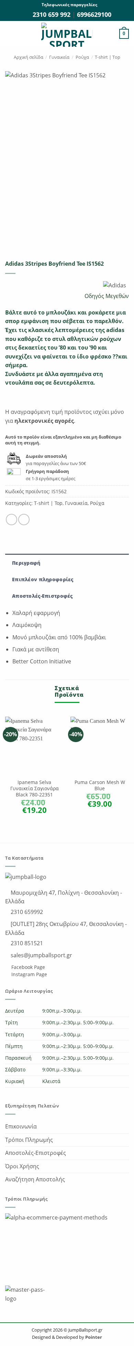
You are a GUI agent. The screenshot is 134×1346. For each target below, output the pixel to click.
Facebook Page (27, 967)
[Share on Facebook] (11, 519)
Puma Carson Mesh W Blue (100, 785)
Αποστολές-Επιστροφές (35, 1153)
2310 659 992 (52, 14)
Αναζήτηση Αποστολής (35, 1179)
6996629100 (94, 14)
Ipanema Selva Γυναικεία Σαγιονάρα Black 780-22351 (34, 788)
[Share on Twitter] (24, 519)
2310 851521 (26, 943)
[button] (9, 33)
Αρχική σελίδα (28, 57)
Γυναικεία (59, 57)
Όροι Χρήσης (22, 1166)
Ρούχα (82, 57)
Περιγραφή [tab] (26, 563)
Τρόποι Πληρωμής (29, 1140)
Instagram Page (28, 974)
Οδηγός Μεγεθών (106, 296)
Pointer (93, 1337)
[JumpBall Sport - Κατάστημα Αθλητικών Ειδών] (67, 35)
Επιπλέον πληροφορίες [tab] (43, 579)
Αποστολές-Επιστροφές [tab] (42, 596)
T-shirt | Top (107, 57)
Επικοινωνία (21, 1126)
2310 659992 (26, 912)
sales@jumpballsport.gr (40, 955)
